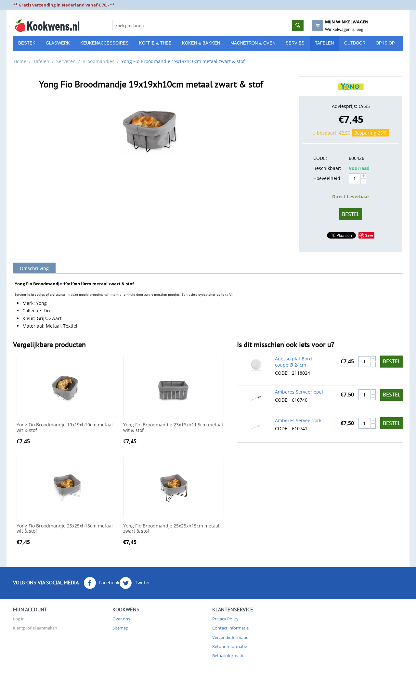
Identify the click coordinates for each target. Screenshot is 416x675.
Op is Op (385, 43)
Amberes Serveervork (298, 420)
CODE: (320, 158)
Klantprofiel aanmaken (35, 628)
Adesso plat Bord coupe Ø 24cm (293, 362)
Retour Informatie (229, 646)
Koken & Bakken (201, 43)
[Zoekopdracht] (298, 25)
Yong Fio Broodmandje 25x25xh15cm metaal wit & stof (65, 528)
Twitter (142, 582)
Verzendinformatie (230, 637)
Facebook (108, 582)
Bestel (350, 214)
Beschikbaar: (327, 168)
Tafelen (324, 43)
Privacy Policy (225, 619)
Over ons (121, 619)
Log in (19, 619)
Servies (295, 43)
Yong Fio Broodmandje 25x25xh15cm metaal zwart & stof (171, 528)
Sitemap (120, 628)
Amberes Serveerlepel (299, 392)
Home (20, 61)
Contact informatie (230, 628)
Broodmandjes (98, 61)
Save (369, 235)
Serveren (66, 61)
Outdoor (354, 43)
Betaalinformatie (228, 655)
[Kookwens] (47, 25)
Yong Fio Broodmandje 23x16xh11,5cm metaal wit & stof (173, 427)
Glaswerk (58, 43)
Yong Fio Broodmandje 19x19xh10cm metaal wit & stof (65, 427)
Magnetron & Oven (252, 43)
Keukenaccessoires (104, 43)
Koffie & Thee (155, 43)
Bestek (26, 43)
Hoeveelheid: (327, 178)
